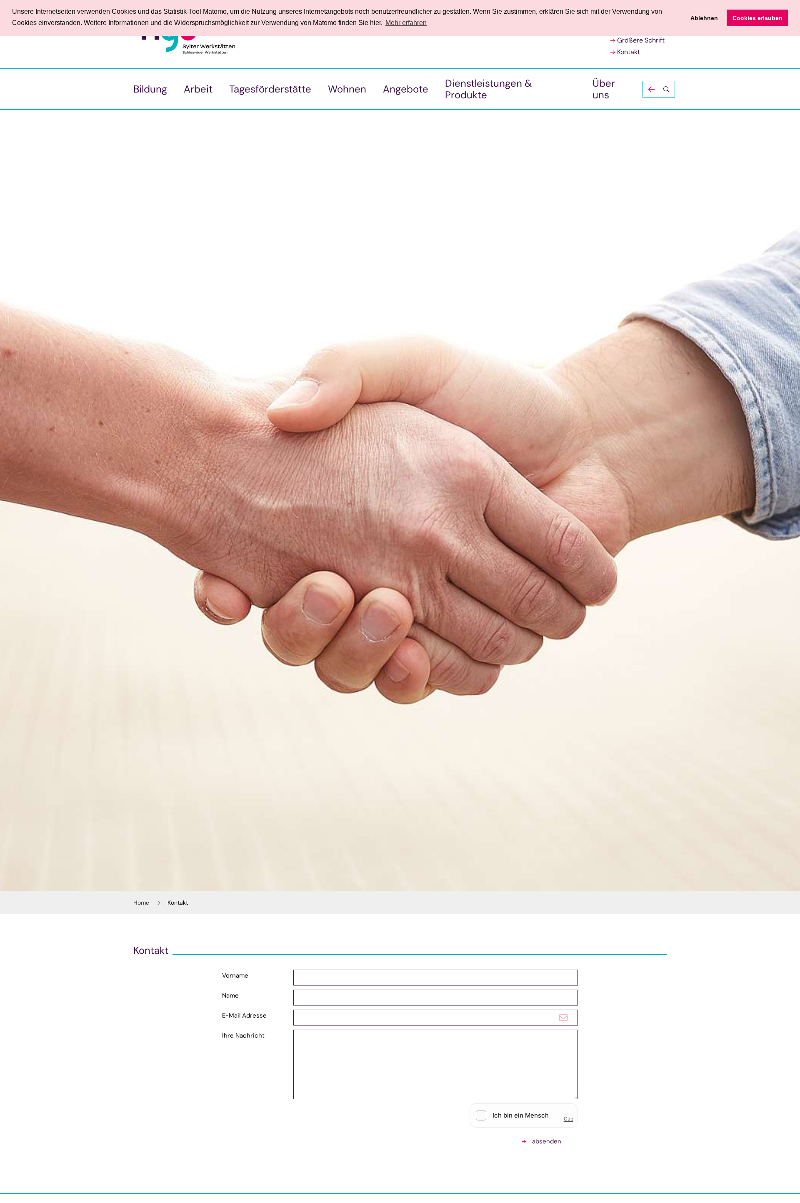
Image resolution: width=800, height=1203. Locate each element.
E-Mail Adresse (244, 1015)
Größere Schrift (641, 40)
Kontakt (628, 52)
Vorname (235, 975)
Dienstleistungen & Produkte (488, 89)
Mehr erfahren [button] (406, 22)
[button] (658, 89)
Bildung (150, 89)
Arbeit (198, 89)
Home (141, 902)
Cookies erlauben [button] (757, 18)
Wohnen (347, 89)
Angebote (405, 89)
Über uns (603, 89)
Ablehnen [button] (704, 18)
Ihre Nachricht (243, 1035)
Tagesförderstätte (270, 89)
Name (230, 995)
